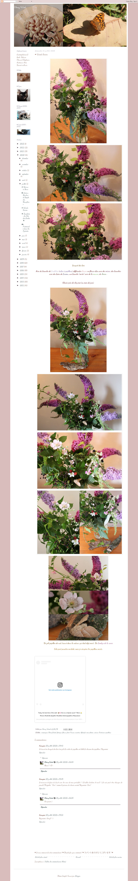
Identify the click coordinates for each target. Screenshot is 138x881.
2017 (22, 267)
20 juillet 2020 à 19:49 (54, 779)
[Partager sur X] (68, 729)
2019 (22, 259)
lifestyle (83, 732)
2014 (22, 278)
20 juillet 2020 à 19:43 (54, 746)
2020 (22, 155)
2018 (22, 263)
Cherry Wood (20, 7)
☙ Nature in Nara (24, 188)
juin (23, 236)
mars (24, 247)
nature (96, 732)
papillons (108, 732)
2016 (22, 270)
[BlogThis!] (66, 729)
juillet (24, 184)
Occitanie (102, 732)
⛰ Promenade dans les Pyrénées (25, 227)
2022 (22, 147)
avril (24, 243)
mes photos (89, 732)
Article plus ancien (115, 857)
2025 (22, 144)
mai (23, 239)
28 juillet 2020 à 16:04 (64, 762)
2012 (22, 285)
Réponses (45, 758)
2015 (22, 274)
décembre (25, 158)
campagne (44, 732)
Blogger (77, 876)
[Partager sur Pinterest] (71, 729)
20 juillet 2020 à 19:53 (54, 815)
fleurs (64, 732)
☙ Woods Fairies (24, 209)
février (24, 251)
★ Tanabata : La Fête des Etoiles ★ (25, 217)
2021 (22, 151)
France (72, 732)
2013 (22, 282)
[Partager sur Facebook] (70, 729)
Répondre (42, 752)
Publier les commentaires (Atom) (55, 861)
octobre (24, 170)
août (23, 180)
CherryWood (52, 732)
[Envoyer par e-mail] (64, 729)
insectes (77, 732)
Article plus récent (41, 857)
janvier (24, 254)
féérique (59, 732)
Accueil (78, 857)
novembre (25, 164)
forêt (68, 732)
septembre (25, 174)
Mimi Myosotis (58, 719)
